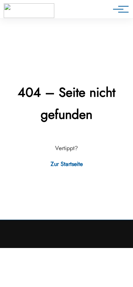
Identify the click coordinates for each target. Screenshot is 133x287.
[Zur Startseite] (29, 10)
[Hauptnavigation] (118, 9)
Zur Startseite (67, 164)
